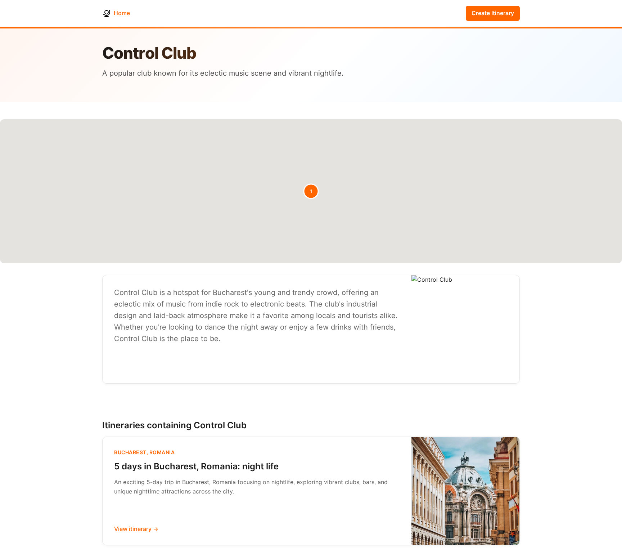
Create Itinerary (493, 13)
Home (122, 13)
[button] (311, 191)
